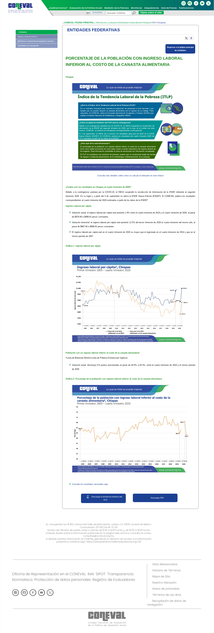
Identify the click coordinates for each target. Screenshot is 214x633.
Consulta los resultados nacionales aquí (90, 484)
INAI (91, 573)
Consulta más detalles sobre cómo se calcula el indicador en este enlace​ (130, 175)
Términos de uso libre (166, 595)
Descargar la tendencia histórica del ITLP (106, 498)
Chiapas (146, 22)
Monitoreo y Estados (107, 22)
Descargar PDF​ (157, 498)
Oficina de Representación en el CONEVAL (49, 573)
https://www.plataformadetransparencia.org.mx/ (113, 541)
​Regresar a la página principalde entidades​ (180, 49)
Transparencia (120, 573)
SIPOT (100, 573)
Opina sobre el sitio (151, 12)
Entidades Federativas (130, 22)
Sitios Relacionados (164, 564)
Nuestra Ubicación (164, 582)
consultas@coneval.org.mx (98, 535)
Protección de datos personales (62, 579)
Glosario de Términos (166, 570)
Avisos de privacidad (165, 589)
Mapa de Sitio (161, 576)
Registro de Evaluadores (113, 579)
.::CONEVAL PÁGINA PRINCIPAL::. (79, 22)
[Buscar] (133, 13)
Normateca (22, 579)
